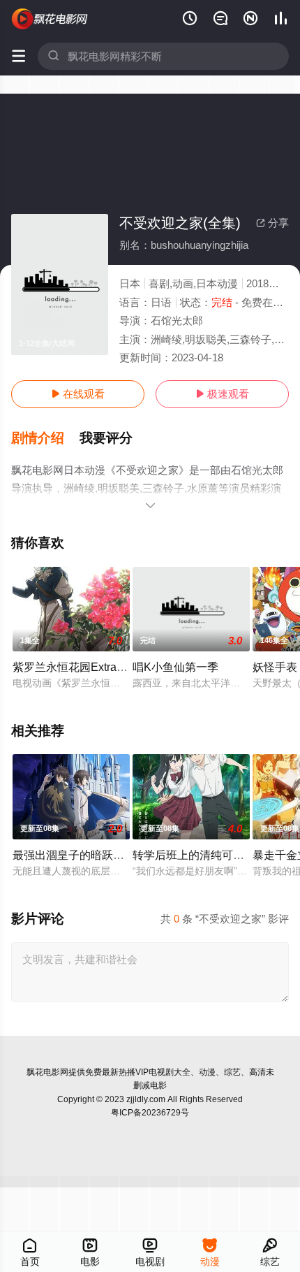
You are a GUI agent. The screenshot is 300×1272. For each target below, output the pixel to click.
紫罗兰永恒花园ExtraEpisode (85, 666)
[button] (45, 438)
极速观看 (222, 394)
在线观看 (78, 394)
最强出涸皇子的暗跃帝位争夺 (85, 854)
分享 (272, 223)
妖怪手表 (275, 666)
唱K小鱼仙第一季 (175, 666)
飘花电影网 (47, 1072)
